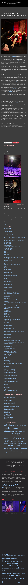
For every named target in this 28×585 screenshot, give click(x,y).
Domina (5, 277)
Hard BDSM (6, 301)
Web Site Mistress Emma (9, 396)
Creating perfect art (8, 272)
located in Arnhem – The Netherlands (12, 319)
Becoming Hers (7, 258)
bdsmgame (6, 428)
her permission (18, 60)
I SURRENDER (7, 314)
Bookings (6, 261)
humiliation (11, 443)
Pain (16, 449)
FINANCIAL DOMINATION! (9, 295)
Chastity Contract (8, 267)
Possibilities (21, 465)
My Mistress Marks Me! (9, 339)
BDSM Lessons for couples (14, 462)
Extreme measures (8, 284)
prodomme (6, 451)
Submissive (6, 366)
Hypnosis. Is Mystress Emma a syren (12, 307)
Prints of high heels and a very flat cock (12, 345)
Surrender (9, 582)
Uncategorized (7, 387)
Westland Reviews (8, 418)
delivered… (6, 274)
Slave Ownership (7, 360)
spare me (10, 91)
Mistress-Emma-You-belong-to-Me (11, 330)
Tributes (6, 386)
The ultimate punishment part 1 (11, 383)
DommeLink (15, 466)
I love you (6, 313)
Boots (5, 263)
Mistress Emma (14, 446)
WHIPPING (16, 582)
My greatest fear (7, 337)
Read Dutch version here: (6, 130)
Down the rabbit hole (8, 281)
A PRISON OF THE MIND (9, 234)
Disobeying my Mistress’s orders (11, 275)
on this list (4, 495)
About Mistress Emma (9, 236)
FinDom (11, 441)
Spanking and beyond (8, 361)
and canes (21, 102)
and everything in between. (9, 239)
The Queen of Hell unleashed (10, 378)
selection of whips (15, 102)
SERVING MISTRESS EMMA (9, 351)
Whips (5, 389)
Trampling (6, 384)
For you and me (7, 296)
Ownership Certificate (8, 343)
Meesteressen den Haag (9, 402)
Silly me (5, 357)
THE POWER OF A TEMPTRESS (10, 377)
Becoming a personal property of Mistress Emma (14, 257)
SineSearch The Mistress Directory (11, 406)
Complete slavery (7, 269)
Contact (5, 270)
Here (3, 487)
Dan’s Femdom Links (8, 417)
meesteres (20, 443)
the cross (9, 99)
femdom (23, 438)
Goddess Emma (16, 441)
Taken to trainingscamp (9, 367)
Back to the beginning (8, 248)
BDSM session (18, 431)
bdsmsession (9, 431)
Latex (16, 443)
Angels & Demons (7, 243)
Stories (5, 364)
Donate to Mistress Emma (9, 465)
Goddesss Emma (15, 81)
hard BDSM (21, 441)
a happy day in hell (8, 230)
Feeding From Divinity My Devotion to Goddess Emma (15, 289)
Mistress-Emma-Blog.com (12, 2)
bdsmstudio (6, 434)
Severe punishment (8, 355)
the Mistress (13, 56)
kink (14, 443)
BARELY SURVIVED (8, 249)
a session (5, 78)
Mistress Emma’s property (9, 328)
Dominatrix (6, 278)
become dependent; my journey (11, 255)
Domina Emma (23, 565)
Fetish (5, 290)
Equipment (23, 461)
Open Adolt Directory (8, 408)
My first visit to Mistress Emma (11, 336)
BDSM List (6, 411)
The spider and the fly (8, 380)
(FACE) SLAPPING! (7, 228)
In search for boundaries (9, 317)
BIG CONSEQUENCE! (8, 260)
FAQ (21, 462)
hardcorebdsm (6, 443)
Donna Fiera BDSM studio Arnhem (11, 399)
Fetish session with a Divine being (11, 292)
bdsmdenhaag (23, 425)
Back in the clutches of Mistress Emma (12, 246)
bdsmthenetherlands (8, 435)
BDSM (5, 251)
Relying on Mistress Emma (9, 348)
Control (16, 565)
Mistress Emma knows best (10, 327)
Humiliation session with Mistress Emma (13, 305)
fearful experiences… (8, 287)
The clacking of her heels (9, 369)
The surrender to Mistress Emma (11, 381)
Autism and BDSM (8, 245)
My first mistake (7, 334)
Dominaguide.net (7, 414)
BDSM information (8, 252)
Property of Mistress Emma (10, 513)
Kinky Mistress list (8, 400)
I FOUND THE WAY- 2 (8, 311)
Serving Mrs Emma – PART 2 (10, 354)
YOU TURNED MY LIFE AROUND (10, 390)
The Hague (13, 582)
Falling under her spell (8, 286)
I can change (6, 310)
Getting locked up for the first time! (11, 299)
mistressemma (9, 449)
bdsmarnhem (14, 425)
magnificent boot (23, 109)
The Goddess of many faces (10, 372)
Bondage (14, 436)
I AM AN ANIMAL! (7, 308)
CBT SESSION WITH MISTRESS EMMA (12, 264)
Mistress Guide (7, 412)
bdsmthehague (14, 434)
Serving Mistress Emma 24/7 (10, 352)
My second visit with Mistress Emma (12, 340)
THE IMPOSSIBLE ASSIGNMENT (10, 375)
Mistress (6, 323)
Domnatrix (6, 280)
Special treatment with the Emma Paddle (13, 363)
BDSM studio (6, 254)
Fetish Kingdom (7, 415)
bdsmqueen (13, 428)
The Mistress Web (8, 405)
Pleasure (18, 578)
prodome (24, 449)
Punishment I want (8, 346)
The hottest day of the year (10, 373)
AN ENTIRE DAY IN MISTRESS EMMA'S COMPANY (14, 237)
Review (5, 349)
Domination (6, 438)
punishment (12, 451)
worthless (19, 99)
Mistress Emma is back (9, 325)
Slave (5, 358)
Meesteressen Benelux (9, 409)
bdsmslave (23, 431)
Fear (18, 438)
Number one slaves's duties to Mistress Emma (14, 342)
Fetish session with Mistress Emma (12, 293)
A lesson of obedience (8, 233)
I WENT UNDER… (7, 316)
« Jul (5, 224)
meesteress (24, 443)
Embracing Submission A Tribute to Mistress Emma (15, 283)
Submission (23, 451)
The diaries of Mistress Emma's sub (12, 370)
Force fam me (7, 298)
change (5, 266)
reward (17, 451)
